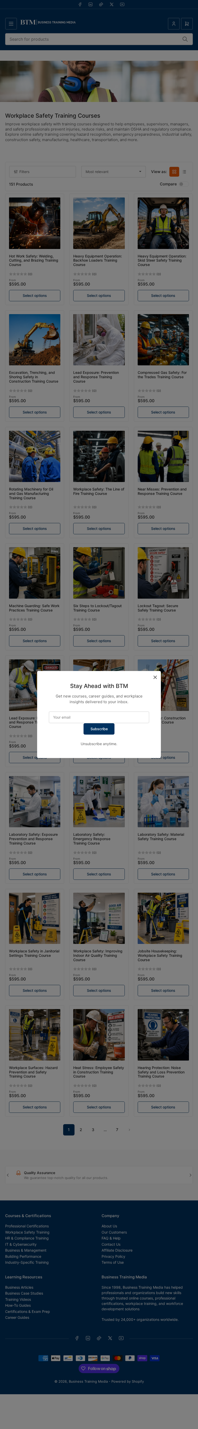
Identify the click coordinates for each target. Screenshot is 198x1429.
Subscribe (99, 729)
